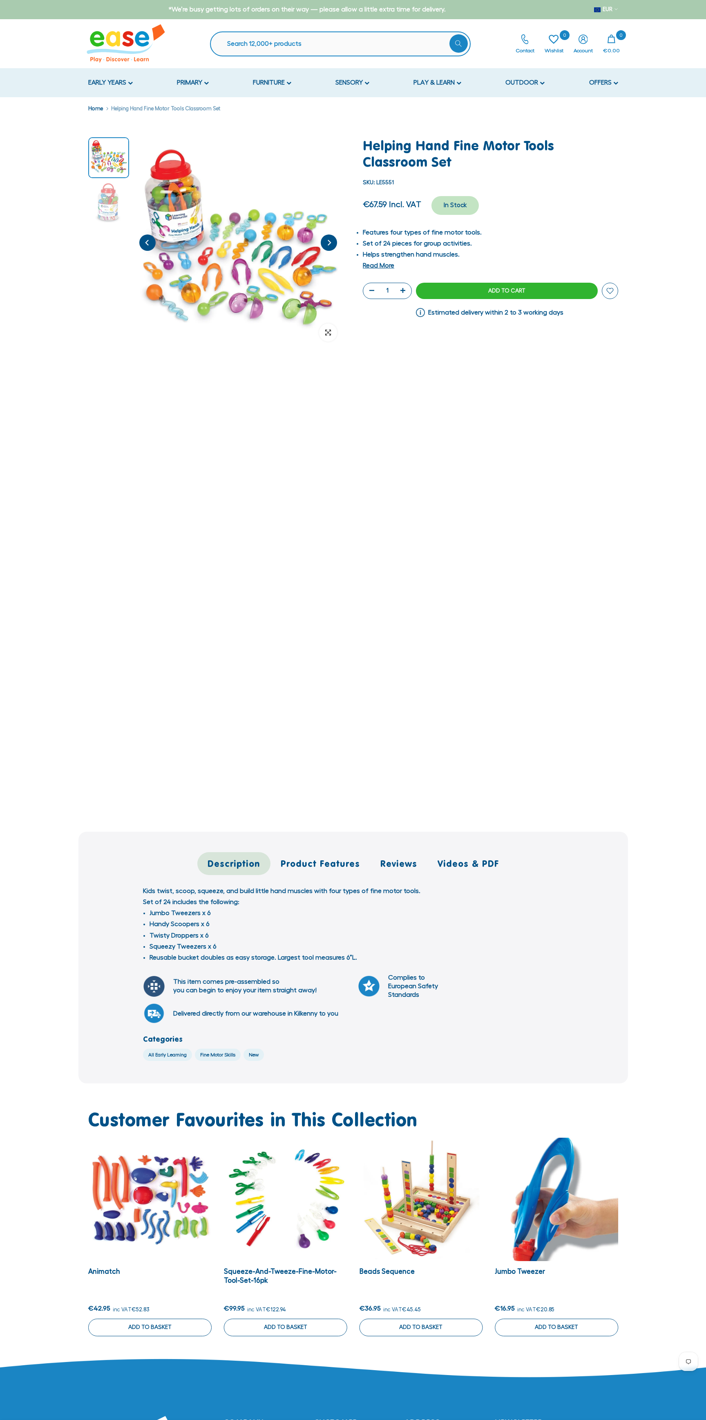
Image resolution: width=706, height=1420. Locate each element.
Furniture (269, 82)
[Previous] (147, 242)
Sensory (349, 82)
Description (234, 863)
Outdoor (522, 82)
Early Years (108, 82)
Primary (190, 82)
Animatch (104, 1271)
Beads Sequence (386, 1271)
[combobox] (344, 44)
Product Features (320, 863)
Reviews (398, 863)
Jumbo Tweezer (520, 1271)
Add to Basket (149, 1327)
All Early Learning (167, 1054)
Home (95, 108)
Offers (601, 82)
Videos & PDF (468, 863)
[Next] (329, 242)
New (254, 1054)
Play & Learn (434, 82)
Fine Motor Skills (217, 1054)
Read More (378, 265)
